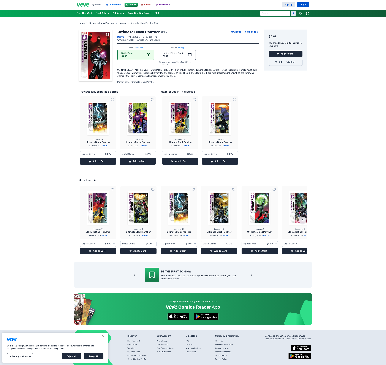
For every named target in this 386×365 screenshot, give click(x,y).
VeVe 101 (189, 344)
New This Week (133, 341)
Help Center (191, 352)
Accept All (93, 356)
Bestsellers (132, 344)
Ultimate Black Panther (142, 82)
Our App (139, 48)
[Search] (293, 13)
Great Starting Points (136, 359)
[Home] (83, 5)
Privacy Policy (221, 359)
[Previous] (134, 275)
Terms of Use (221, 355)
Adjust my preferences (20, 356)
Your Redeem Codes (165, 348)
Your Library (162, 341)
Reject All (71, 356)
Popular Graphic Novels (137, 355)
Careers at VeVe (222, 348)
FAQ (187, 341)
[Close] (103, 336)
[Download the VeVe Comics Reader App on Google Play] (206, 316)
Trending (131, 348)
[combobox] (98, 154)
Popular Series (133, 352)
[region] (55, 348)
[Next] (302, 220)
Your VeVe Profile (164, 352)
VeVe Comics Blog (193, 348)
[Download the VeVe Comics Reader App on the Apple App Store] (178, 316)
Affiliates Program (223, 352)
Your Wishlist (162, 344)
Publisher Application (224, 344)
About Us (219, 341)
